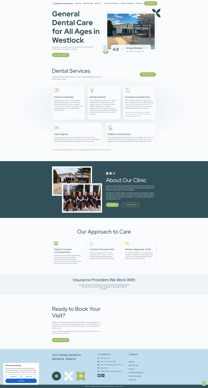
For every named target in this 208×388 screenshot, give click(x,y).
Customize (13, 376)
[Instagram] (102, 375)
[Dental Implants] (92, 90)
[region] (21, 374)
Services (98, 3)
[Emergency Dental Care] (127, 90)
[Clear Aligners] (56, 127)
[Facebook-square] (99, 375)
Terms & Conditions (108, 386)
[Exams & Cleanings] (56, 90)
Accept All (21, 381)
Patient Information (127, 3)
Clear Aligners (61, 134)
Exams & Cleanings (64, 97)
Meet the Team (88, 3)
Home (130, 358)
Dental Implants (98, 97)
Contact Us (139, 3)
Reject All (29, 376)
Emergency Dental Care (137, 97)
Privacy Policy (119, 386)
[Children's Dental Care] (110, 127)
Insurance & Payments (112, 3)
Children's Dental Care (118, 134)
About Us (78, 3)
